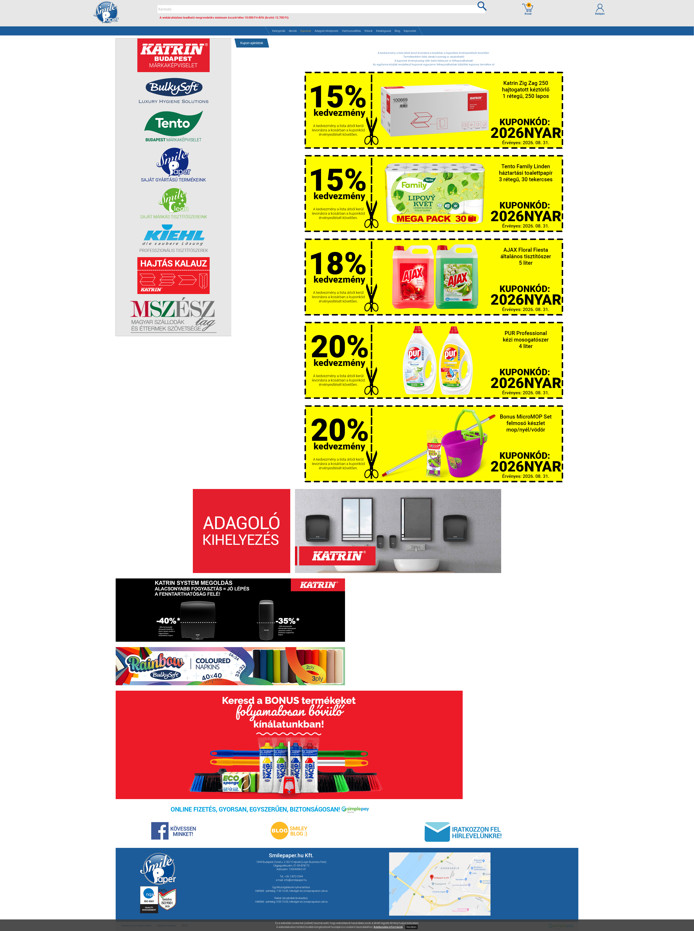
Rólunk (368, 31)
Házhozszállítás (351, 31)
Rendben (411, 927)
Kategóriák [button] (278, 31)
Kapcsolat (410, 31)
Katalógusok (383, 31)
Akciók (293, 31)
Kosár (528, 9)
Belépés (600, 13)
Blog (397, 31)
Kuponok (305, 31)
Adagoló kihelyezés (326, 31)
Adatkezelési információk (388, 927)
